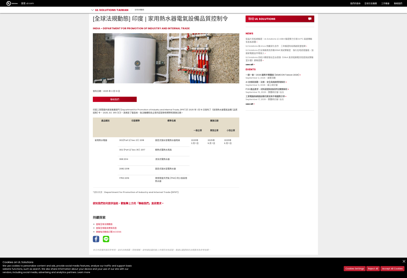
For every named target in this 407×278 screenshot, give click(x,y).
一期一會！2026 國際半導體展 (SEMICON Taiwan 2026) (272, 74)
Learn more (83, 272)
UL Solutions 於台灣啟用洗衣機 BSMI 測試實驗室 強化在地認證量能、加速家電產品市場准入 (280, 52)
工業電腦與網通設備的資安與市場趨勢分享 (265, 96)
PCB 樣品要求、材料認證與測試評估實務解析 (266, 89)
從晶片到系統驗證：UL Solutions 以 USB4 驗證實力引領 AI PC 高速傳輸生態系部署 (279, 40)
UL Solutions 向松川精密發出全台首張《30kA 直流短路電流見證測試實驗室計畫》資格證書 (279, 59)
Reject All (373, 268)
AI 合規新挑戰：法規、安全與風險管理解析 (265, 81)
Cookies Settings (354, 268)
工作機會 (385, 3)
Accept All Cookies (392, 268)
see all (249, 64)
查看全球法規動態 (104, 224)
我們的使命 (355, 3)
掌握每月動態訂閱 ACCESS (108, 231)
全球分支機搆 (370, 3)
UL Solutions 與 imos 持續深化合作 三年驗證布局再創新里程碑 (276, 46)
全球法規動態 (139, 10)
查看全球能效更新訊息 (106, 227)
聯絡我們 (398, 3)
